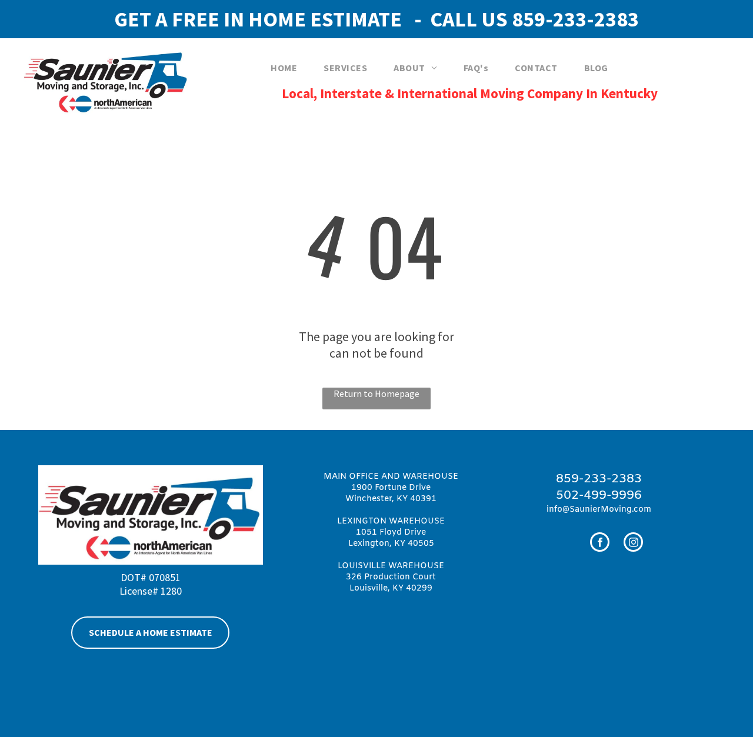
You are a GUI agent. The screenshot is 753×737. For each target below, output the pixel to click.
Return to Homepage (376, 393)
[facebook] (599, 543)
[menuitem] (288, 68)
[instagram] (633, 543)
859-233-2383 (575, 19)
